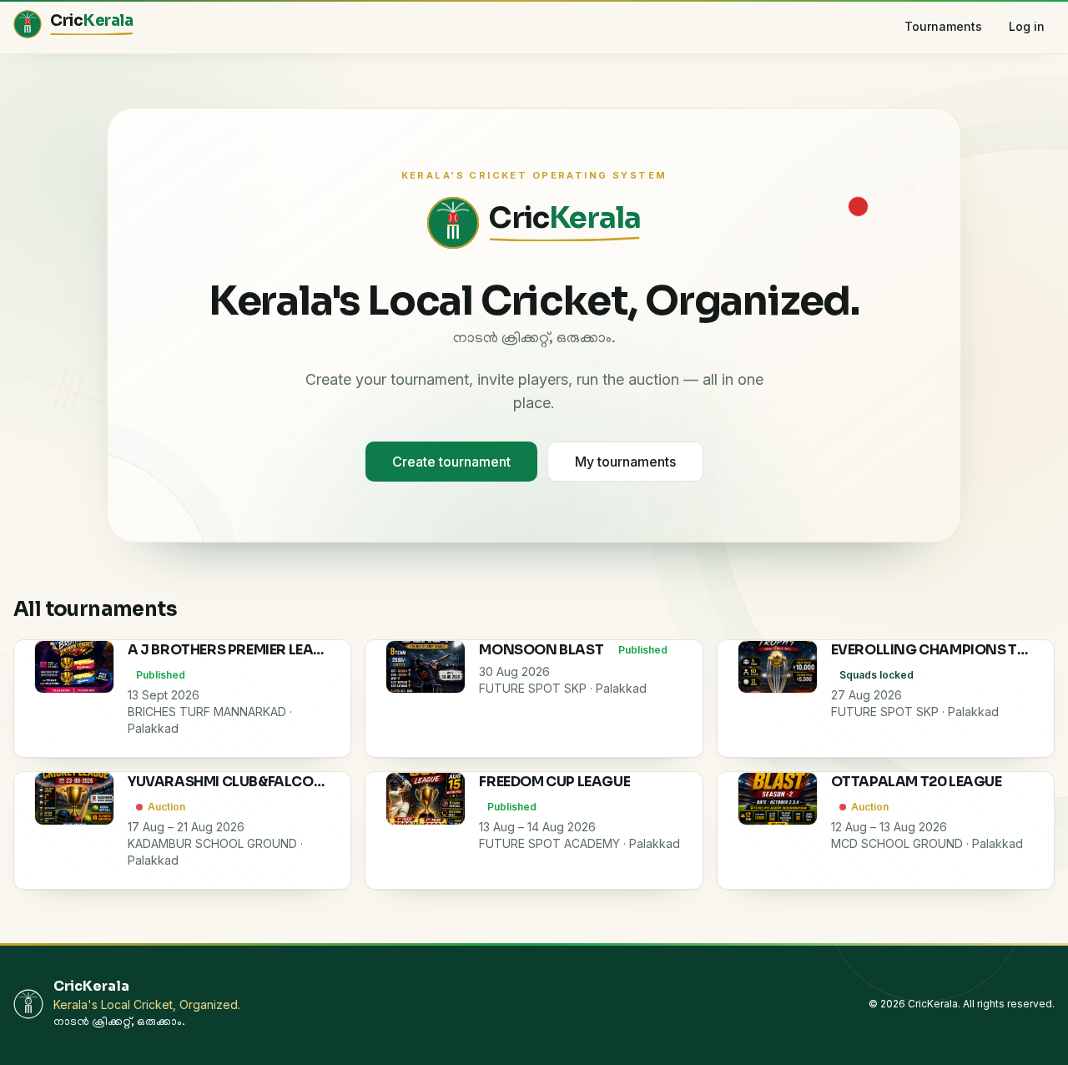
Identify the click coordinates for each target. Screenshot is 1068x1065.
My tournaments (625, 461)
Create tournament (451, 461)
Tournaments (943, 26)
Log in (1027, 26)
